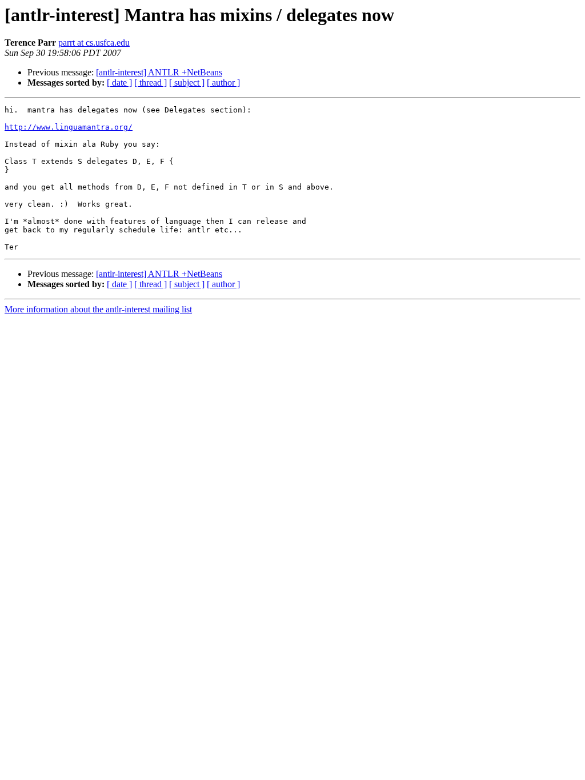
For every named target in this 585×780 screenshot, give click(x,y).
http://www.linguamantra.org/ (69, 127)
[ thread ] (150, 82)
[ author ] (223, 82)
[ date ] (119, 82)
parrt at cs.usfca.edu (94, 42)
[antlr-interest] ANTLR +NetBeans (159, 72)
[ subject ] (187, 82)
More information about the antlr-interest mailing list (98, 309)
